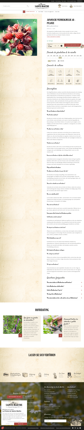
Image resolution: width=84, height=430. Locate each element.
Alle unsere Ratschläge (73, 397)
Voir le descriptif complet (53, 36)
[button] (29, 11)
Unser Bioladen (47, 395)
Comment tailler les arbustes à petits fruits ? (71, 321)
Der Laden (64, 1)
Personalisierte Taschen (49, 409)
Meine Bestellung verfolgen (74, 389)
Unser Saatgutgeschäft (49, 391)
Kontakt (52, 1)
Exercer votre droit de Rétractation (63, 428)
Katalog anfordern (72, 393)
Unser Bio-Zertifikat (48, 404)
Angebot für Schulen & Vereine (51, 408)
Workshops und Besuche (50, 393)
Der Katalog (58, 1)
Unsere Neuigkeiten (49, 11)
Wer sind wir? (47, 389)
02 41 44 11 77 (28, 396)
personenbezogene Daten (33, 428)
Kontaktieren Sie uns (15, 396)
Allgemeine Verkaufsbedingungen (47, 428)
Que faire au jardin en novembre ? (31, 319)
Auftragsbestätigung (72, 395)
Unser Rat (57, 11)
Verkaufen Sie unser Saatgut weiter (52, 406)
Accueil (1, 15)
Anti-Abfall (40, 11)
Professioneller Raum (71, 1)
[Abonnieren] (65, 420)
